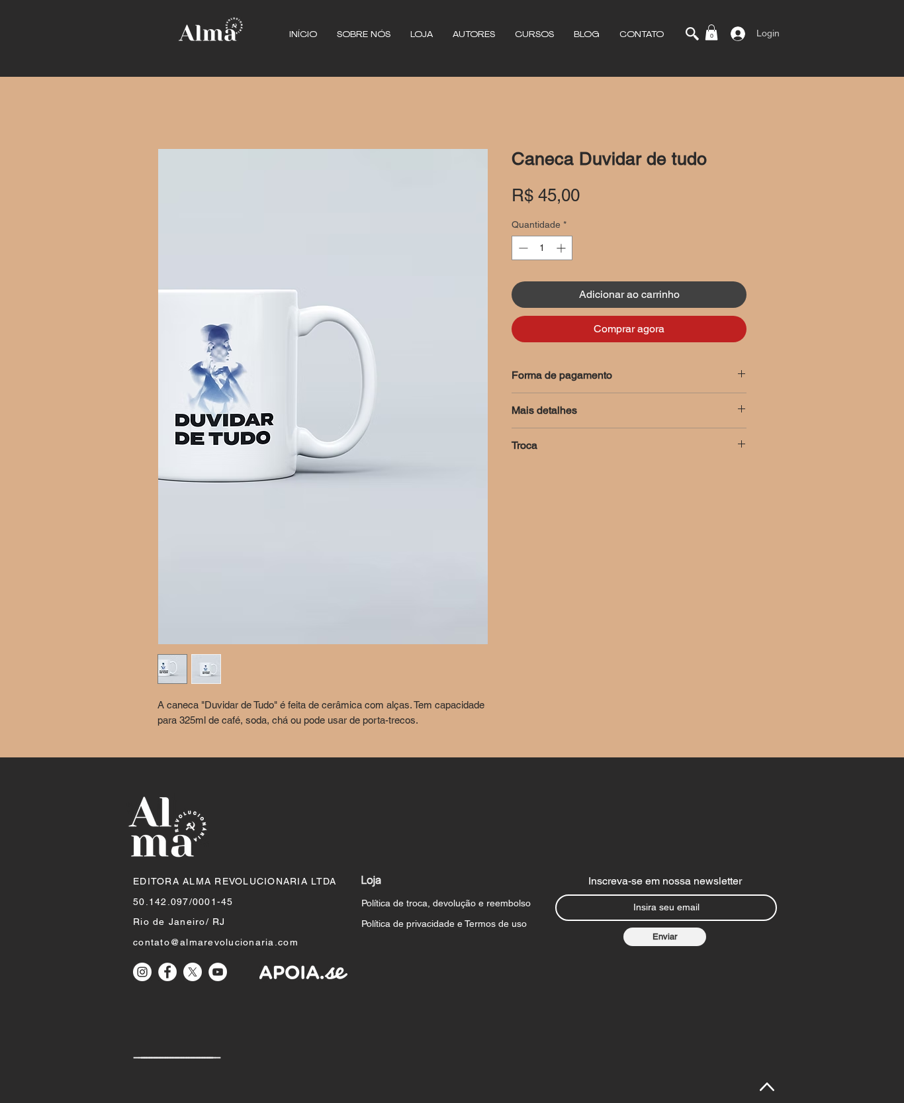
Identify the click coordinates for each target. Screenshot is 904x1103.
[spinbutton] (542, 248)
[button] (363, 35)
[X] (192, 972)
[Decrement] (522, 248)
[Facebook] (167, 972)
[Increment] (562, 248)
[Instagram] (142, 972)
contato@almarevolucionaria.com (215, 942)
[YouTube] (217, 972)
